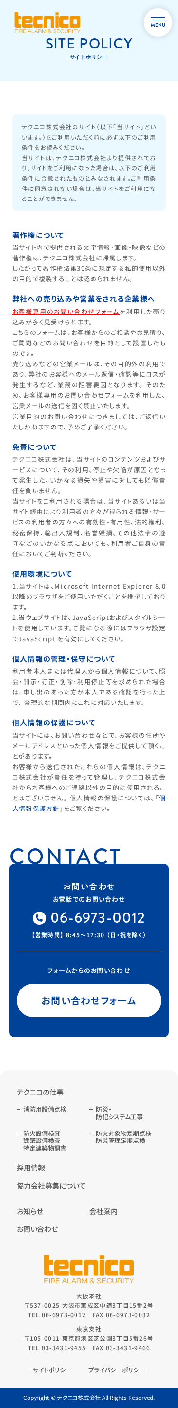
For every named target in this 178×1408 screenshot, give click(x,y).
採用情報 (31, 1167)
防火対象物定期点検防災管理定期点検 (123, 1137)
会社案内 (103, 1211)
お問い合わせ (37, 1229)
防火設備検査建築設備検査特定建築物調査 (44, 1140)
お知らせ (30, 1211)
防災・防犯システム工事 (119, 1112)
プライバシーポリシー (116, 1369)
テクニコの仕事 (40, 1092)
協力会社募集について (51, 1185)
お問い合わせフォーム (89, 1000)
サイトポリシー (52, 1369)
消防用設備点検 (44, 1108)
